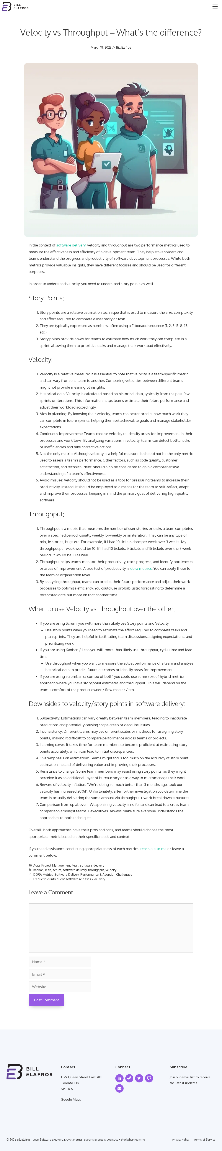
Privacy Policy (180, 1139)
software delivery (70, 245)
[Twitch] (149, 1078)
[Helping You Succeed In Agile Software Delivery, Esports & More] (15, 6)
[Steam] (129, 1078)
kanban (38, 870)
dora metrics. (141, 568)
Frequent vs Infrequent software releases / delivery (69, 879)
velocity (111, 870)
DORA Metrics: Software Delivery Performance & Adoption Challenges (82, 874)
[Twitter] (139, 1078)
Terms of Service (204, 1139)
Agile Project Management (52, 865)
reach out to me (153, 848)
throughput (96, 870)
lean (75, 865)
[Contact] (119, 1088)
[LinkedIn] (119, 1078)
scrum (57, 870)
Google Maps (71, 1099)
